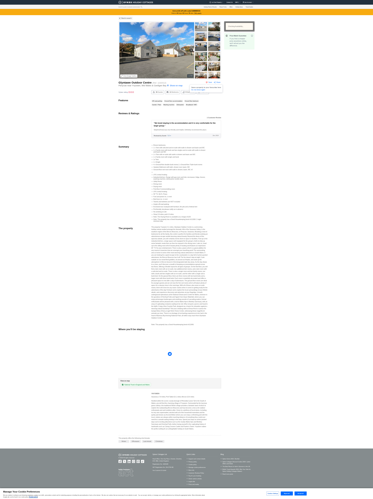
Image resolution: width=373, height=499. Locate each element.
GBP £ (237, 2)
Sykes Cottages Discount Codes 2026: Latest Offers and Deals (236, 462)
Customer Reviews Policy (196, 473)
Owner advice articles (195, 478)
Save (210, 82)
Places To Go (223, 7)
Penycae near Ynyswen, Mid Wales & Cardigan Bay (151, 85)
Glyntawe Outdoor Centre (135, 82)
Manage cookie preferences (197, 467)
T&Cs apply (197, 13)
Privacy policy (192, 461)
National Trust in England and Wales (137, 385)
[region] (186, 493)
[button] (122, 50)
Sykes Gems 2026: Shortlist (230, 459)
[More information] (252, 36)
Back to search (126, 18)
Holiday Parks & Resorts (210, 7)
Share (218, 82)
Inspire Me (191, 481)
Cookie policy (192, 464)
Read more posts (227, 474)
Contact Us (230, 2)
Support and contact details (196, 459)
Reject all (287, 493)
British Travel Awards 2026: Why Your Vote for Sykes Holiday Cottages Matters (236, 470)
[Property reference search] (141, 6)
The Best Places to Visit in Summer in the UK (236, 466)
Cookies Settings (273, 493)
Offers (231, 7)
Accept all (301, 493)
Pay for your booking (194, 476)
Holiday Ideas (239, 7)
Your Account (248, 2)
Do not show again (198, 90)
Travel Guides (249, 7)
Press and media (193, 484)
